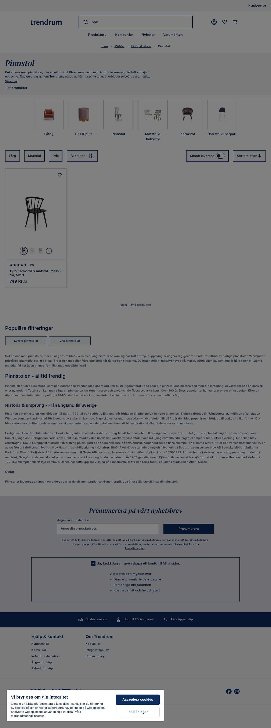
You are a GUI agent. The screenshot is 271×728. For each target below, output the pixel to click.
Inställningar (137, 712)
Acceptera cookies (137, 699)
